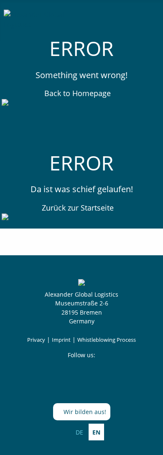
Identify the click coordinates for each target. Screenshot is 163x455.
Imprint (61, 339)
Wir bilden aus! (84, 412)
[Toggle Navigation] (150, 18)
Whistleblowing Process (106, 339)
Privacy (36, 339)
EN (96, 432)
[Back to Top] (152, 444)
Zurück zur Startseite (79, 208)
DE (79, 432)
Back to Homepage (78, 93)
